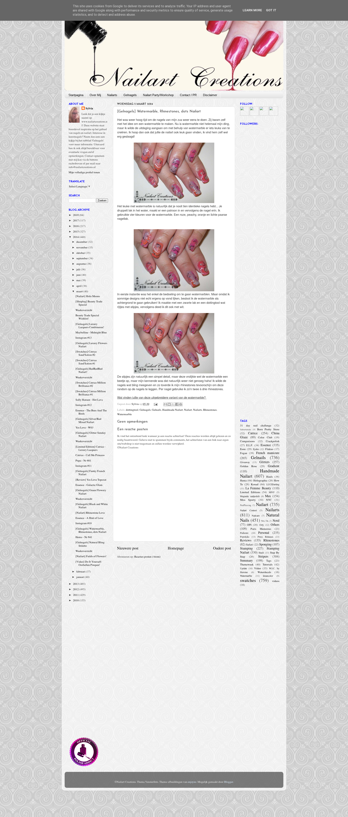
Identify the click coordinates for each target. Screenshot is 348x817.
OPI (249, 525)
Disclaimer (210, 95)
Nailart (188, 410)
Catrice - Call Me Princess (90, 455)
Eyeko (256, 449)
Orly (261, 524)
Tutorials (267, 564)
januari (80, 577)
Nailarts (112, 95)
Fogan (243, 453)
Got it (271, 10)
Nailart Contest (248, 510)
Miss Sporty (248, 500)
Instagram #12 (84, 405)
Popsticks (244, 536)
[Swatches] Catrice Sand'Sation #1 (86, 361)
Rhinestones (210, 410)
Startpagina (75, 95)
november (82, 247)
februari (81, 571)
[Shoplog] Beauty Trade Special (89, 303)
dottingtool (132, 410)
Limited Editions (250, 492)
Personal (263, 532)
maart (79, 291)
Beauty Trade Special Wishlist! (87, 316)
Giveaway (245, 462)
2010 (76, 600)
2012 (76, 589)
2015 (76, 231)
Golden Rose (248, 466)
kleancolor (268, 575)
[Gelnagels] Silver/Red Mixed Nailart (88, 420)
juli (78, 269)
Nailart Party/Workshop (158, 95)
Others (275, 524)
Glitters (264, 462)
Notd (276, 520)
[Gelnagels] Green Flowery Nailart (91, 491)
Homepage (176, 548)
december (82, 242)
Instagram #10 (84, 523)
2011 (76, 595)
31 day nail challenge (255, 425)
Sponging (265, 544)
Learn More (252, 10)
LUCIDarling (272, 484)
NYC (269, 500)
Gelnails (156, 410)
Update (243, 568)
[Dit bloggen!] (169, 404)
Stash (261, 552)
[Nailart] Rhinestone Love (90, 512)
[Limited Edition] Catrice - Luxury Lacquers (91, 448)
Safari (249, 544)
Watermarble (124, 414)
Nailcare (256, 515)
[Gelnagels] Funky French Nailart (90, 472)
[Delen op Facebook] (177, 404)
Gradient (273, 466)
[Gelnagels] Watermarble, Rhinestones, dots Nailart (91, 530)
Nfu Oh (264, 520)
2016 (76, 226)
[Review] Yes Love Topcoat (91, 479)
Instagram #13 (84, 337)
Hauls (269, 476)
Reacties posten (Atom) (147, 556)
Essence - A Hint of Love (89, 518)
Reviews (245, 540)
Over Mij (95, 95)
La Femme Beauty (258, 488)
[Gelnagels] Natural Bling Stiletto (90, 543)
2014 (76, 237)
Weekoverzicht (84, 310)
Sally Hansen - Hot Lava (89, 399)
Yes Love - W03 (84, 427)
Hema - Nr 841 (84, 537)
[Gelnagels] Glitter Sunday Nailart (91, 434)
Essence (266, 445)
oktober (81, 253)
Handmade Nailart (172, 410)
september (82, 258)
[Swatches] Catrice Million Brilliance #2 (91, 384)
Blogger (228, 782)
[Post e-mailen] (155, 404)
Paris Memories (261, 529)
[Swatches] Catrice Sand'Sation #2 (86, 353)
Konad (254, 484)
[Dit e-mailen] (165, 404)
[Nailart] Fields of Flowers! (91, 556)
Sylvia (89, 108)
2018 (76, 215)
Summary (246, 560)
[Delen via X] (173, 404)
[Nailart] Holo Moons (88, 296)
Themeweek (247, 564)
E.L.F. (249, 445)
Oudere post (222, 548)
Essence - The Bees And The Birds (91, 411)
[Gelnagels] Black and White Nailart (92, 505)
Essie (243, 449)
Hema (243, 480)
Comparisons (247, 441)
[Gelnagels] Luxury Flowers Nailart (91, 344)
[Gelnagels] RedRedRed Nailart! (89, 370)
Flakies (269, 449)
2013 (76, 584)
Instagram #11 (84, 466)
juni (78, 275)
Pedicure (244, 532)
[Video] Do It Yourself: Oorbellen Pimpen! (89, 563)
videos (275, 581)
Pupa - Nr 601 (83, 460)
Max (268, 496)
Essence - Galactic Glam (89, 485)
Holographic (260, 480)
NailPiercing (245, 505)
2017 (76, 220)
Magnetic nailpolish (250, 496)
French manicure (267, 453)
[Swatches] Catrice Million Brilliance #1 (91, 392)
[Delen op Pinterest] (181, 404)
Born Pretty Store (268, 429)
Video (257, 568)
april (79, 286)
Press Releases (265, 536)
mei (78, 280)
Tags (268, 560)
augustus (81, 263)
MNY (272, 492)
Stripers (263, 556)
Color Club (265, 437)
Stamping (246, 548)
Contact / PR (188, 95)
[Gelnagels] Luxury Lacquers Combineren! (90, 325)
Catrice (253, 433)
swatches (248, 580)
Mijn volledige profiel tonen (84, 172)
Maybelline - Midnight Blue (91, 332)
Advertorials (245, 429)
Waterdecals (264, 572)
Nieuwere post (127, 548)
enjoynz (192, 782)
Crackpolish (272, 441)
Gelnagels (130, 95)
